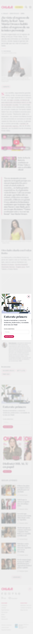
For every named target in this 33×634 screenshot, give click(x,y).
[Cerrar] (28, 296)
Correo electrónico (9, 329)
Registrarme (9, 336)
